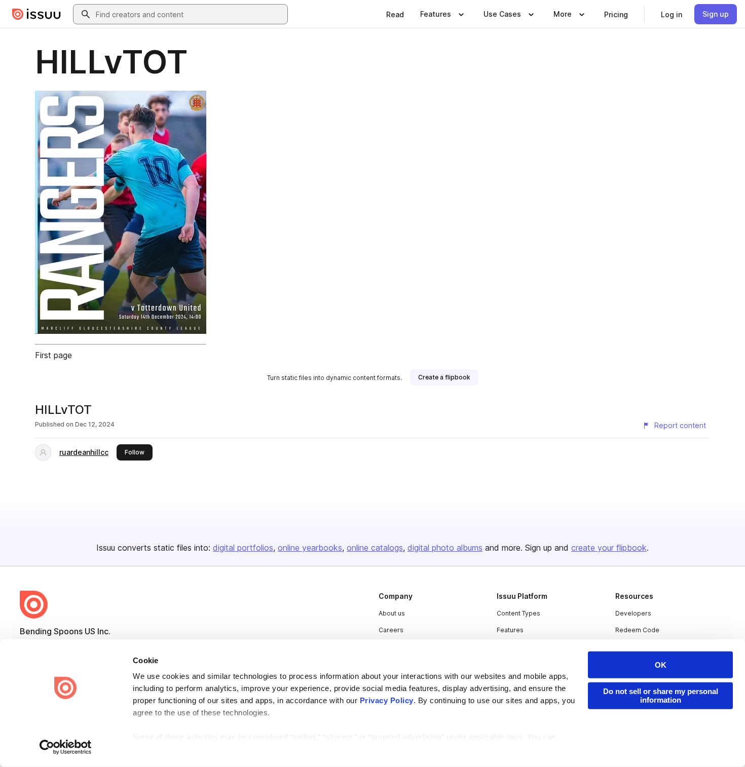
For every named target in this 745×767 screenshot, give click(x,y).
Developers (633, 613)
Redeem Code (637, 630)
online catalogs (375, 548)
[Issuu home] (36, 14)
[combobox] (189, 14)
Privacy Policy (387, 700)
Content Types (518, 613)
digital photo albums (444, 548)
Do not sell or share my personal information (660, 695)
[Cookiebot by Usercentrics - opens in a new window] (65, 747)
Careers (391, 630)
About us (392, 613)
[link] (395, 14)
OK (660, 665)
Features (510, 630)
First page (53, 355)
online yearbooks (310, 548)
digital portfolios (243, 548)
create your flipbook (609, 548)
